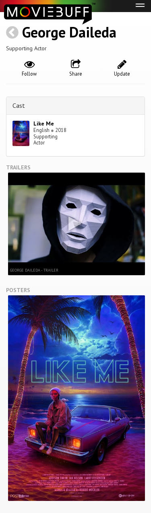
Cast (18, 105)
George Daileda (69, 32)
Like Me (43, 123)
